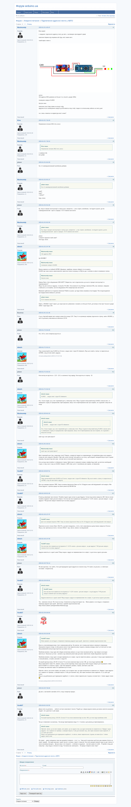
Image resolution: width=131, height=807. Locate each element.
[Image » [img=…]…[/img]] (98, 772)
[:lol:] (105, 786)
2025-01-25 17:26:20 (44, 120)
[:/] (102, 786)
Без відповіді (111, 15)
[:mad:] (107, 786)
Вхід (52, 12)
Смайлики (60, 789)
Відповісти (111, 24)
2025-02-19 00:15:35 (44, 493)
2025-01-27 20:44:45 (44, 330)
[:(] (94, 786)
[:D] (96, 786)
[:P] (104, 786)
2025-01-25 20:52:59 (44, 222)
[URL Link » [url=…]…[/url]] (94, 772)
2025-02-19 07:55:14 (44, 563)
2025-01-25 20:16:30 (44, 205)
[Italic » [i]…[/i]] (86, 772)
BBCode (24, 789)
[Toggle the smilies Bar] (109, 772)
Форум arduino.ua (27, 5)
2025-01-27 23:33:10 (44, 372)
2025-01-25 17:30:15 (44, 141)
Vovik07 (20, 471)
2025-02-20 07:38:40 (44, 688)
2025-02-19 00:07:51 (44, 471)
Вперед (29, 24)
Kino (19, 120)
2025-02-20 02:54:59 (44, 633)
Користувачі (28, 12)
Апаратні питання (31, 21)
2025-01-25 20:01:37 (44, 179)
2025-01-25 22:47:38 (44, 246)
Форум (19, 12)
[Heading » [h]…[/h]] (92, 772)
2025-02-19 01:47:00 (44, 538)
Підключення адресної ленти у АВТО (57, 21)
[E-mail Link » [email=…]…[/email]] (96, 772)
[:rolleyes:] (109, 786)
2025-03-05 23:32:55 (44, 705)
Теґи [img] (47, 789)
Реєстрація (45, 12)
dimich (19, 246)
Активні (104, 15)
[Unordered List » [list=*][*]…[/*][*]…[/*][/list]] (104, 772)
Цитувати (111, 117)
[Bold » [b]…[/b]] (81, 772)
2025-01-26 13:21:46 (44, 312)
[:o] (98, 786)
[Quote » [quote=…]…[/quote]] (100, 772)
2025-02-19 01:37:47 (44, 514)
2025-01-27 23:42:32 (44, 389)
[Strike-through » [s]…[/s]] (88, 772)
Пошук (36, 12)
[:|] (93, 786)
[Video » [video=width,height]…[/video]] (107, 772)
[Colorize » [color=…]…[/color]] (90, 772)
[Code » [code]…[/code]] (102, 772)
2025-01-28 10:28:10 (44, 444)
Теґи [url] (35, 789)
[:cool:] (111, 786)
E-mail (44, 765)
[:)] (91, 786)
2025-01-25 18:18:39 (44, 162)
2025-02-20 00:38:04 (44, 612)
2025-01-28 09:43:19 (44, 413)
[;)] (100, 786)
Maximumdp (21, 27)
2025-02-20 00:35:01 (44, 580)
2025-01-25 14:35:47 (44, 27)
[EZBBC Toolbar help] (111, 772)
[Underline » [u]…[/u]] (83, 772)
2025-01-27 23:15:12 (44, 347)
